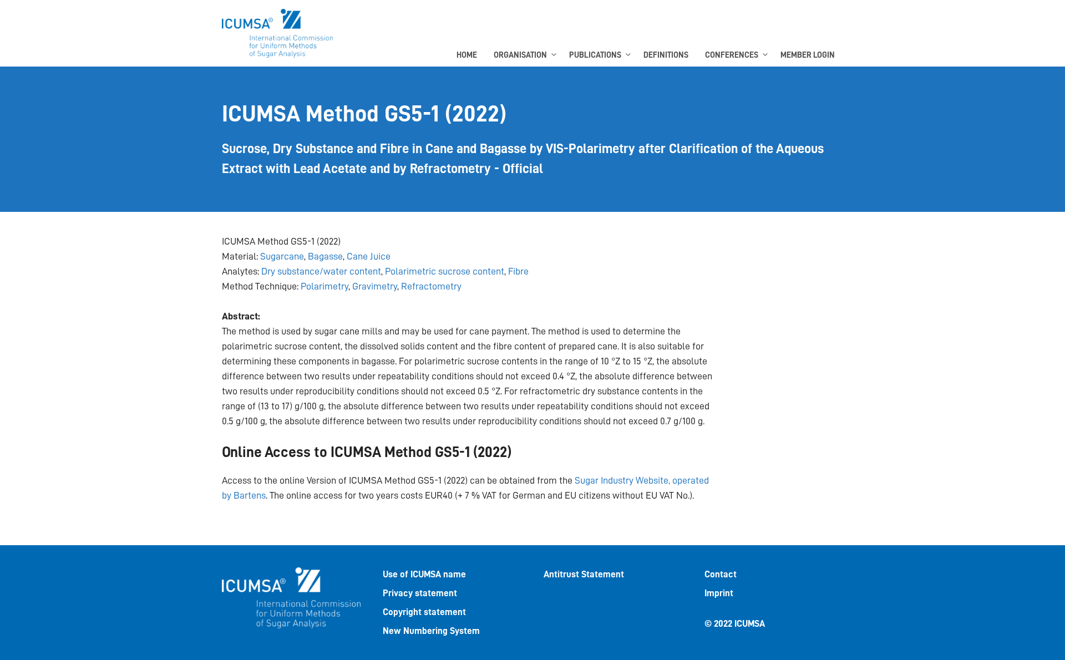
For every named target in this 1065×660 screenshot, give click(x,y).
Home (467, 55)
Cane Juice (368, 256)
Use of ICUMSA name (424, 574)
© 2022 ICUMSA (734, 623)
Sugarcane (282, 256)
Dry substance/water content (321, 271)
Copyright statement (424, 612)
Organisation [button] (520, 55)
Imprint (718, 593)
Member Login (807, 55)
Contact (720, 574)
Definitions (665, 55)
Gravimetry (374, 286)
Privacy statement (420, 593)
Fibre (518, 271)
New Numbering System (431, 631)
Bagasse (325, 256)
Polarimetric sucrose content (444, 271)
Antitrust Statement (584, 574)
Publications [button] (595, 55)
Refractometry (431, 286)
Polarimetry (324, 286)
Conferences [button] (731, 55)
